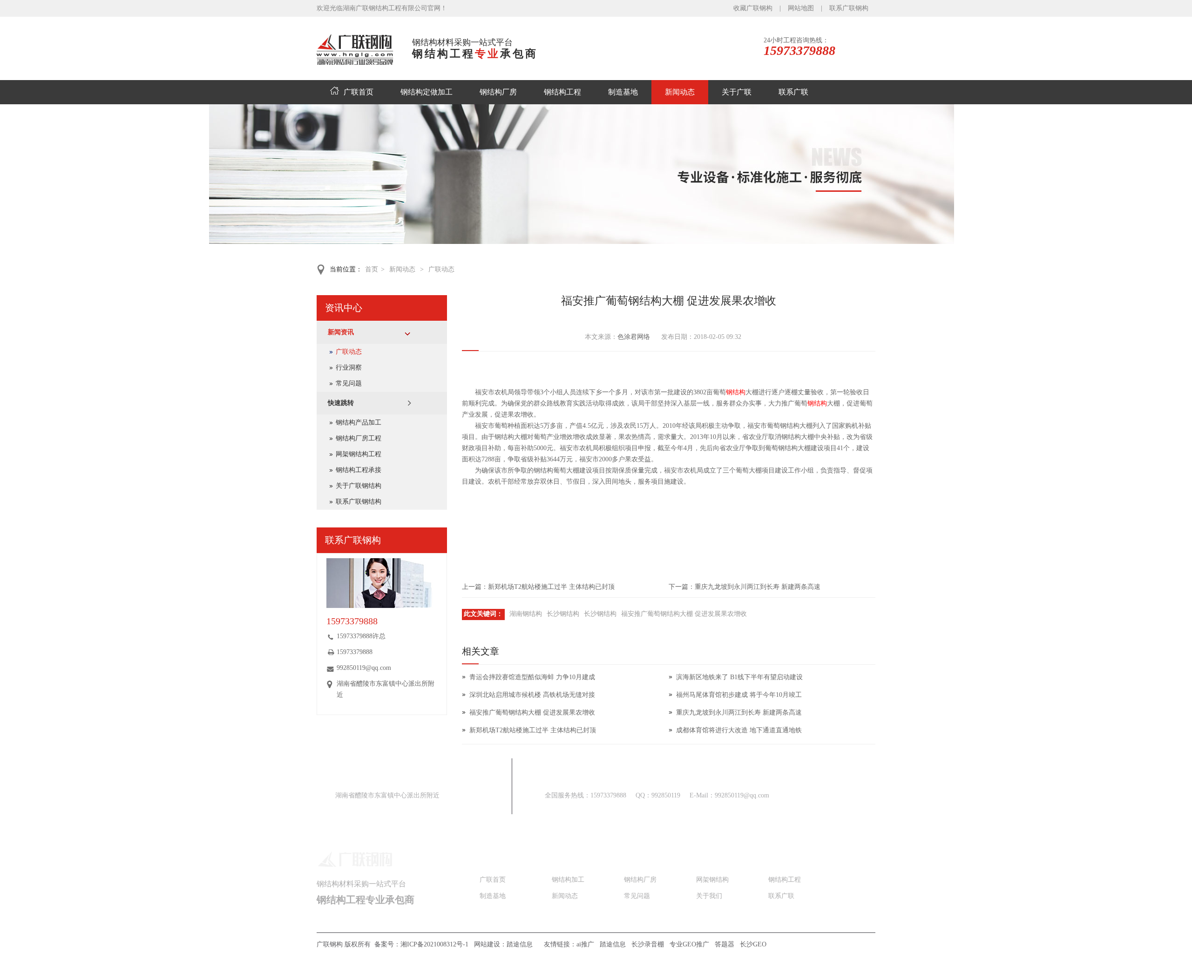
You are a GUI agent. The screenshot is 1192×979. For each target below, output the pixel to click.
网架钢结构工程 (358, 454)
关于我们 (709, 895)
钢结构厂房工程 (358, 438)
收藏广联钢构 (752, 8)
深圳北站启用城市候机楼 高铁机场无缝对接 (532, 694)
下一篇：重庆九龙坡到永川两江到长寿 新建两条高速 (744, 586)
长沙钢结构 (563, 613)
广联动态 (441, 269)
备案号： (422, 944)
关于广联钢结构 (358, 485)
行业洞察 (349, 367)
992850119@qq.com (364, 667)
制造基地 (623, 92)
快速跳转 (341, 402)
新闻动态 (680, 92)
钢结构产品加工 (358, 422)
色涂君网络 (633, 336)
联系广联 (793, 92)
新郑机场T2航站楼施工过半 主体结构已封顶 (532, 730)
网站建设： (503, 944)
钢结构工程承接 (358, 469)
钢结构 (735, 392)
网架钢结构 (712, 879)
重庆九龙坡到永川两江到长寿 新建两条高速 (739, 712)
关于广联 (737, 92)
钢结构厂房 (498, 92)
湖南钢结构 (525, 613)
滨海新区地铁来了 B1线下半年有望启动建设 (739, 677)
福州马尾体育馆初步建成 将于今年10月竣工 (742, 694)
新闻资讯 (341, 332)
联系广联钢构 (848, 8)
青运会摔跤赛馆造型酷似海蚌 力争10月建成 (532, 677)
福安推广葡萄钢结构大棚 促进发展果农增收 (684, 613)
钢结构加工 (568, 879)
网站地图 (801, 8)
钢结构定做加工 (426, 92)
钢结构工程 (562, 92)
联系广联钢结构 (358, 501)
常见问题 (349, 383)
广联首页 (358, 92)
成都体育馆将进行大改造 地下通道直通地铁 (739, 730)
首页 (371, 269)
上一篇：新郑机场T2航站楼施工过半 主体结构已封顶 (538, 586)
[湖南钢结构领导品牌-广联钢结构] (596, 241)
